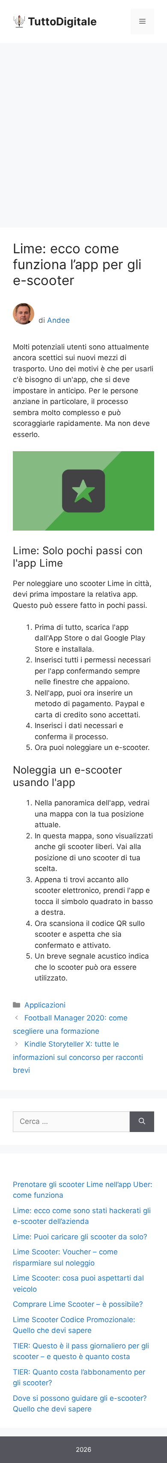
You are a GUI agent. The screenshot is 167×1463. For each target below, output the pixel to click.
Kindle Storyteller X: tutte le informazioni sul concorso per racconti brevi (78, 1057)
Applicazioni (45, 1005)
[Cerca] (142, 1121)
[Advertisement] (83, 131)
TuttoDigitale (62, 21)
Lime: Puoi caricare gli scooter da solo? (80, 1236)
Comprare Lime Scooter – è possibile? (78, 1304)
